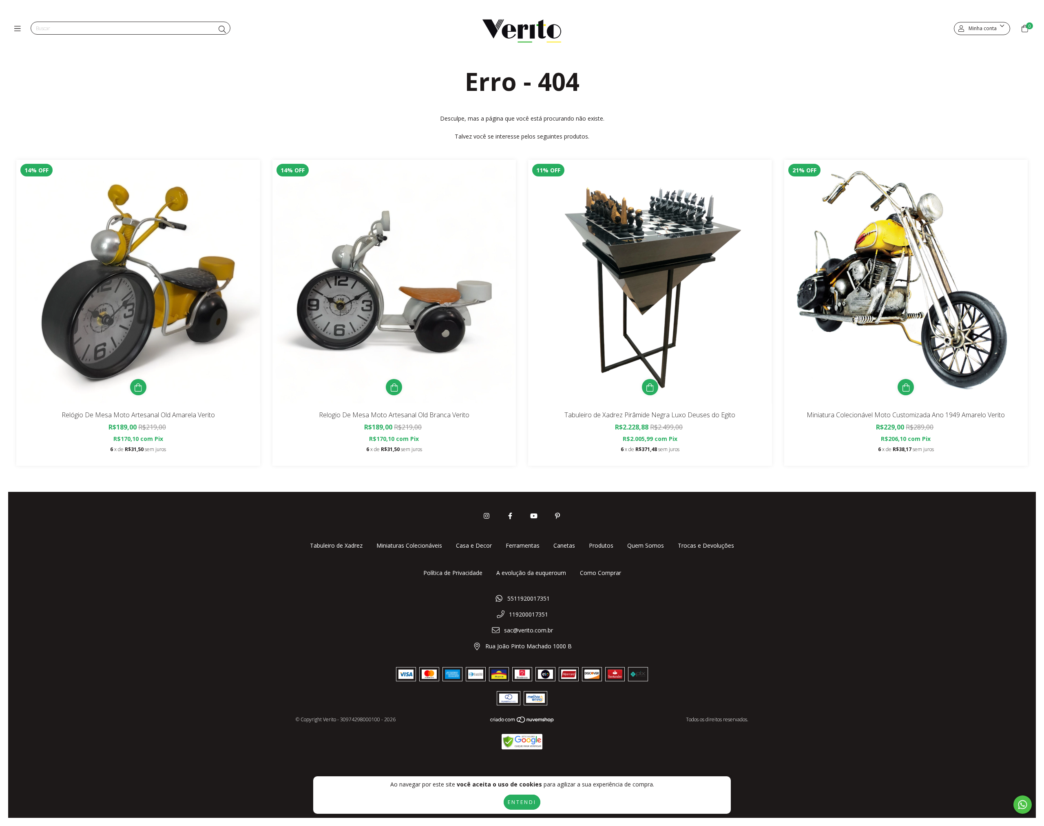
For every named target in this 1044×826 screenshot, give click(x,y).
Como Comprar (600, 573)
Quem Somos (645, 545)
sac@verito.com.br (528, 630)
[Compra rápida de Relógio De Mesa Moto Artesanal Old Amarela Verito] (138, 387)
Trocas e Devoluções (706, 545)
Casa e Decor (474, 545)
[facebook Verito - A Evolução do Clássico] (510, 516)
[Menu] (19, 29)
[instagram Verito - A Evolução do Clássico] (487, 516)
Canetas (564, 545)
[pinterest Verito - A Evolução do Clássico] (557, 516)
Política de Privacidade (452, 573)
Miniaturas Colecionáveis (409, 545)
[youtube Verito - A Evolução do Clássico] (534, 516)
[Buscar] (222, 29)
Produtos (601, 545)
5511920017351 (528, 598)
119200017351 (528, 614)
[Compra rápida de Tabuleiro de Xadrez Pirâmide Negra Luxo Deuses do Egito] (650, 387)
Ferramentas (523, 545)
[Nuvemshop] (522, 721)
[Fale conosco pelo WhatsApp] (1022, 804)
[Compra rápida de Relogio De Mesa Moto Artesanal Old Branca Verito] (394, 387)
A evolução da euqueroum (531, 573)
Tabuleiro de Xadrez (336, 545)
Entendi (522, 802)
